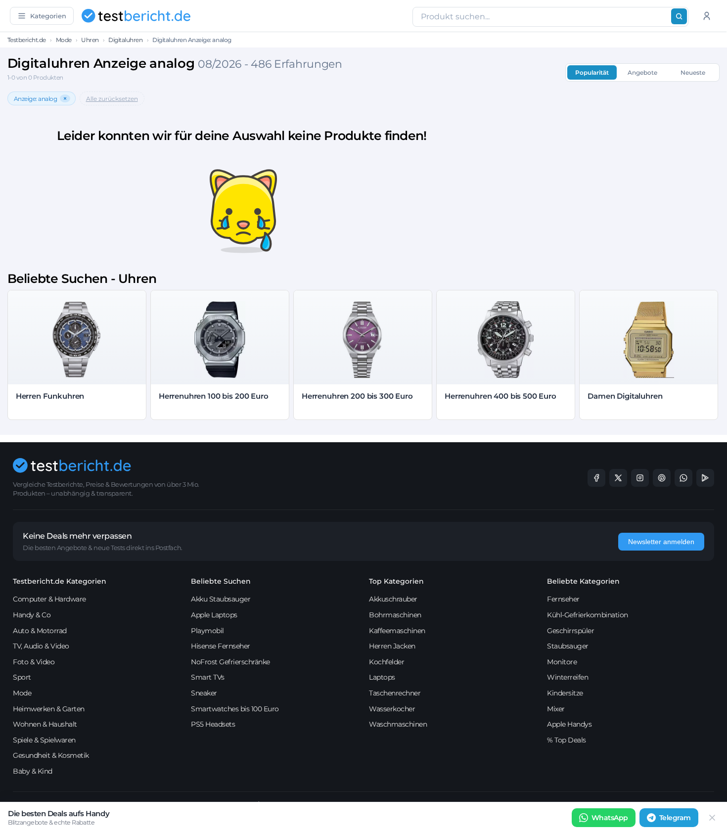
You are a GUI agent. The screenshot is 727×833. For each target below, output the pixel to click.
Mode (64, 40)
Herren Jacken (392, 646)
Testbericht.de (26, 40)
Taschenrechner (394, 693)
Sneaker (204, 693)
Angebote (642, 72)
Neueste (693, 72)
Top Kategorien (396, 581)
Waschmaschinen (398, 724)
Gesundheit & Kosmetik (51, 755)
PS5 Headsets (213, 724)
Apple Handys (569, 724)
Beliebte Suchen (221, 581)
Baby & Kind (32, 771)
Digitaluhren (125, 40)
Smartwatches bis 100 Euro (235, 708)
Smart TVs (208, 677)
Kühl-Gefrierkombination (587, 614)
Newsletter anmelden (661, 542)
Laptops (382, 677)
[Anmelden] (707, 16)
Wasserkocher (392, 708)
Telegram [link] (675, 817)
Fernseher (563, 599)
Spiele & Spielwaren (44, 740)
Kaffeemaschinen (397, 630)
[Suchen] (679, 16)
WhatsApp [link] (609, 817)
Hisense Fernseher (220, 646)
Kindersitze (565, 693)
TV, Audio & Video (41, 646)
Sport (22, 677)
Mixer (556, 708)
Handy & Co (31, 614)
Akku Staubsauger (220, 599)
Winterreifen (567, 677)
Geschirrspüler (570, 630)
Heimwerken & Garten (49, 708)
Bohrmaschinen (395, 614)
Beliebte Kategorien (583, 581)
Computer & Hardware (49, 599)
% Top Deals (566, 740)
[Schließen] (712, 818)
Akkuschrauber (393, 599)
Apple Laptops (214, 614)
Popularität (592, 72)
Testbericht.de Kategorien (59, 581)
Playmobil (207, 630)
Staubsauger (568, 646)
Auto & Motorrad (40, 630)
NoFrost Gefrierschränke (230, 661)
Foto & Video (33, 661)
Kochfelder (386, 661)
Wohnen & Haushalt (45, 724)
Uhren (90, 40)
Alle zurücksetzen (112, 98)
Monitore (562, 661)
